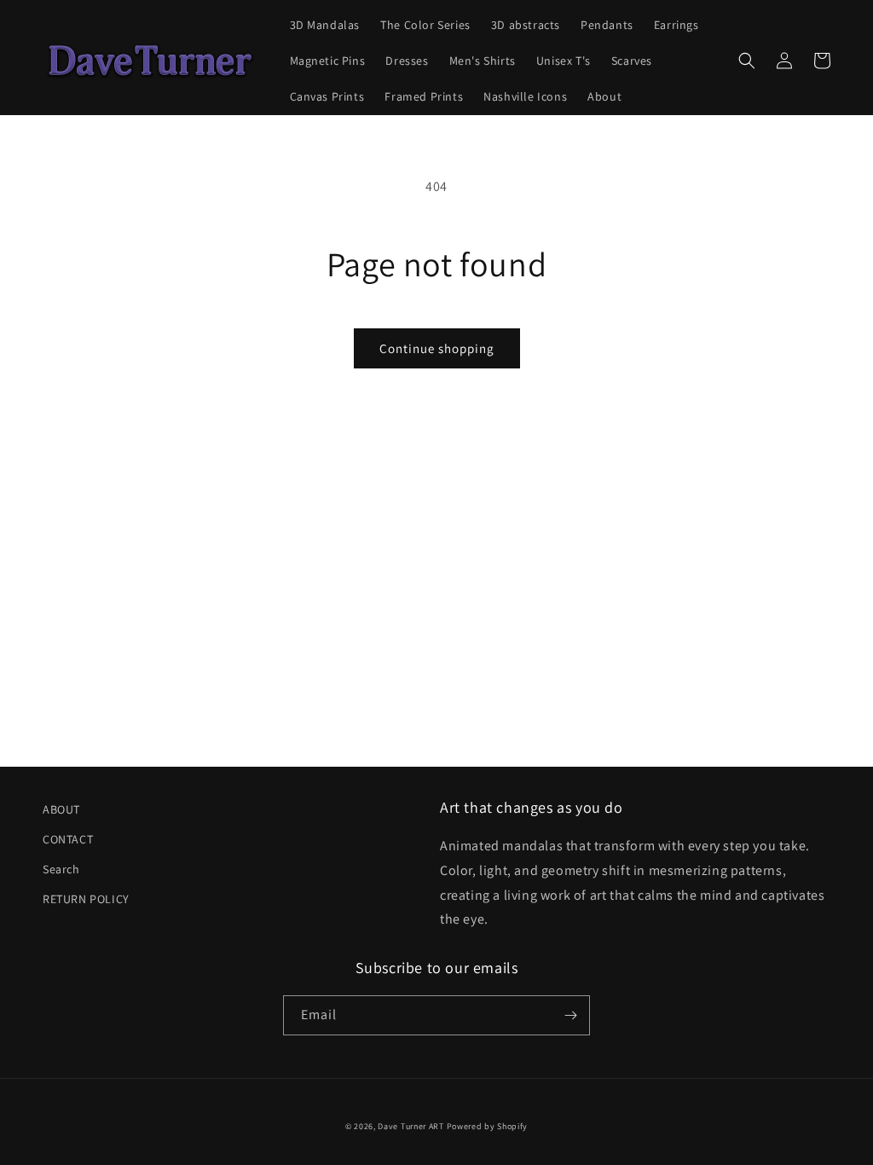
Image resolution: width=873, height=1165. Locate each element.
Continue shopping (436, 348)
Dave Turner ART (411, 1126)
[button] (747, 60)
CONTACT (68, 839)
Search (61, 869)
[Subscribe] (570, 1015)
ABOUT (61, 809)
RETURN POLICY (86, 899)
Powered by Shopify (488, 1126)
